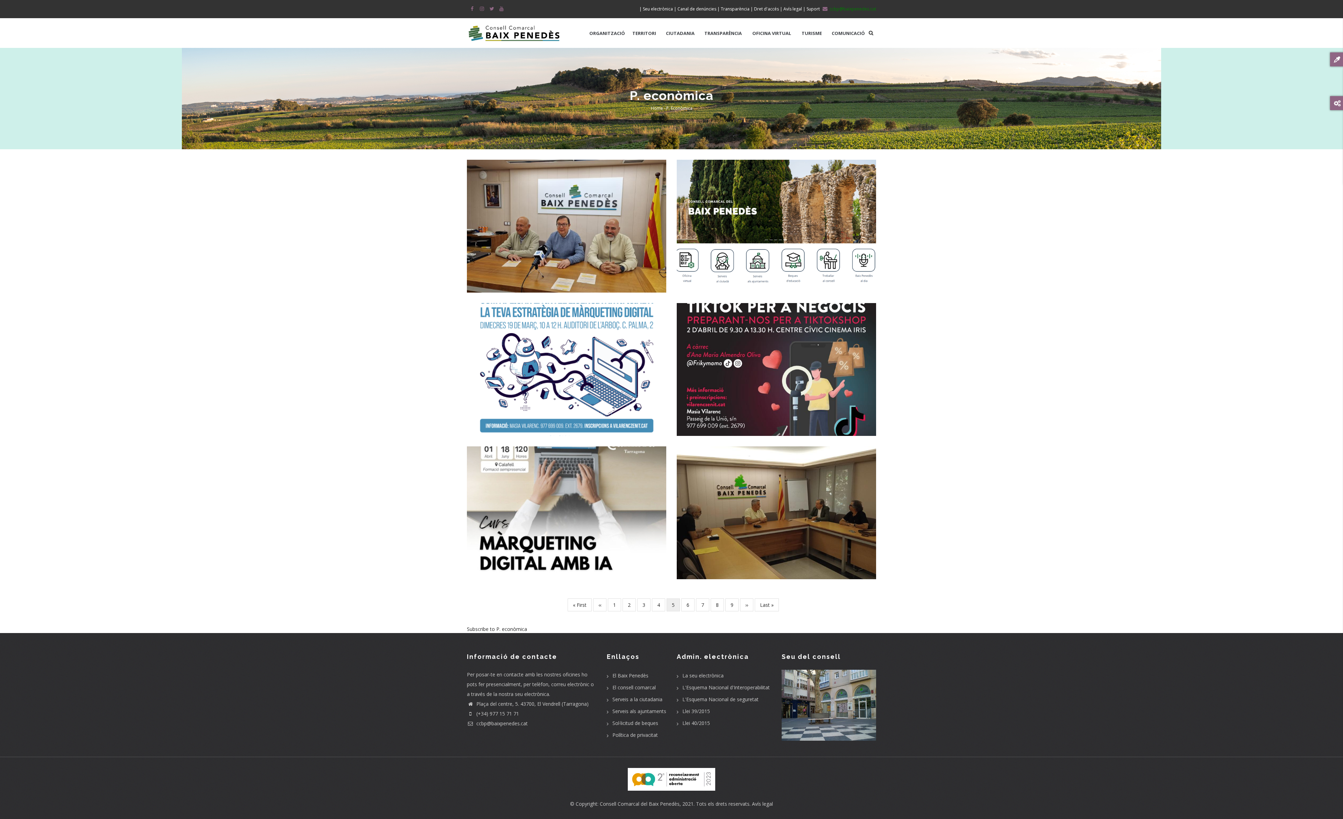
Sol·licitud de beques (635, 723)
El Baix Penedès (630, 675)
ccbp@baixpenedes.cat (501, 723)
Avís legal (762, 803)
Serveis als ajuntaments (639, 711)
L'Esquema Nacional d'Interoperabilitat (726, 687)
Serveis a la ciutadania (637, 699)
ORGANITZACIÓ (607, 33)
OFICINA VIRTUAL (771, 33)
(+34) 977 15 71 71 (497, 713)
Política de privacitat (635, 735)
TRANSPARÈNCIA (723, 33)
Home (657, 108)
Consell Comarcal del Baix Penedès (640, 803)
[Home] (514, 29)
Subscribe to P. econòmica (497, 629)
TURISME (812, 33)
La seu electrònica (703, 675)
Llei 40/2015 (696, 723)
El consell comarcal (634, 687)
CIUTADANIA (680, 33)
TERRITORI (644, 33)
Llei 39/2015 (696, 711)
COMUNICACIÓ (848, 33)
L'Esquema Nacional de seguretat (720, 699)
